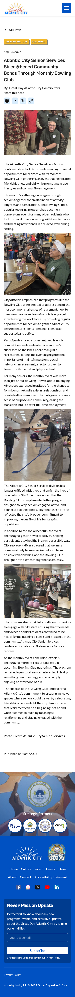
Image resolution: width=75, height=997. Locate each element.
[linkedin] (56, 886)
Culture (26, 869)
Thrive (13, 869)
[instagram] (28, 886)
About (12, 877)
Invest (38, 869)
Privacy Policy (12, 974)
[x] (37, 886)
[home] (21, 8)
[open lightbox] (37, 132)
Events (50, 869)
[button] (66, 8)
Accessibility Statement (50, 877)
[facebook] (18, 886)
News (62, 869)
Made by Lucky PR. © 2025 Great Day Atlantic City (35, 985)
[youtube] (47, 886)
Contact (25, 877)
